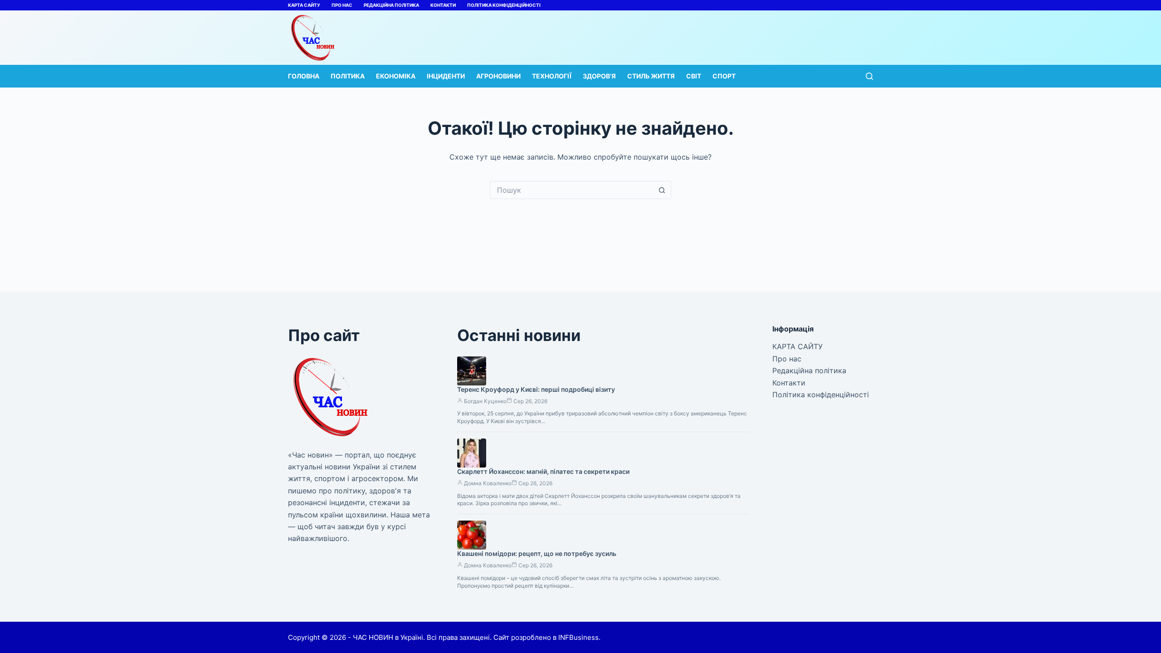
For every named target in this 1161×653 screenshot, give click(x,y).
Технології (551, 76)
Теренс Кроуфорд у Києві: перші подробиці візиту (536, 389)
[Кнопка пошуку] (662, 190)
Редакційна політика (391, 5)
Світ (693, 76)
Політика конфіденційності (504, 5)
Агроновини (498, 76)
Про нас (342, 5)
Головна (303, 76)
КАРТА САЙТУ (304, 5)
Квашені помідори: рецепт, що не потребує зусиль (536, 553)
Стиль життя (651, 76)
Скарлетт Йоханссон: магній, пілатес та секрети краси (543, 471)
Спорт (724, 76)
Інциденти (446, 76)
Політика (348, 76)
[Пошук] (869, 76)
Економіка (395, 76)
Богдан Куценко (485, 401)
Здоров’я (599, 76)
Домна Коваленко (488, 483)
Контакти (443, 5)
